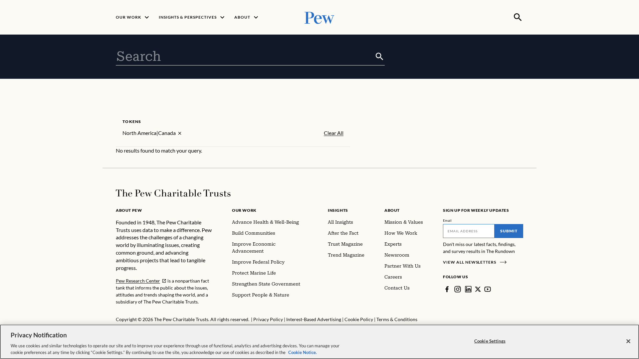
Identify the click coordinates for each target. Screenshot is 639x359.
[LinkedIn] (468, 289)
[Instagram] (458, 289)
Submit (509, 230)
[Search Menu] (518, 17)
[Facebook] (447, 289)
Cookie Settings (490, 341)
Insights (338, 210)
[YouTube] (488, 289)
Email (447, 220)
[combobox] (245, 56)
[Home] (173, 193)
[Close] (628, 341)
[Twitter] (478, 289)
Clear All (333, 133)
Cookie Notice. (302, 352)
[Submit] (379, 56)
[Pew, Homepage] (319, 17)
